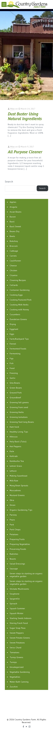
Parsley (13, 515)
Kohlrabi (14, 456)
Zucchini (14, 686)
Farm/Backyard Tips (19, 339)
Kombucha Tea (17, 461)
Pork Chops (15, 529)
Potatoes (14, 534)
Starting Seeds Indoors (21, 618)
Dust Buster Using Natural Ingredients (25, 116)
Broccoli (14, 246)
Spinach (13, 603)
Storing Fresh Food (19, 623)
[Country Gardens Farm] (26, 4)
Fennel (13, 344)
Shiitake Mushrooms (19, 589)
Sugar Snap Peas (18, 628)
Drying (13, 324)
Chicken (13, 270)
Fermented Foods (18, 348)
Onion (12, 505)
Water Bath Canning (19, 682)
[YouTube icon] (26, 726)
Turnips (13, 662)
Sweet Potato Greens (20, 638)
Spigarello (15, 598)
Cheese (13, 265)
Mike (12, 109)
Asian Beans (15, 212)
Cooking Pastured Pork (21, 300)
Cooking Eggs (16, 295)
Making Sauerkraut (18, 476)
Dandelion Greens (18, 319)
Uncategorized (17, 667)
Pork (12, 524)
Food (12, 368)
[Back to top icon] (47, 731)
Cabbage (14, 251)
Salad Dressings (17, 564)
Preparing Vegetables (20, 544)
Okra (12, 500)
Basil (12, 221)
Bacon (13, 217)
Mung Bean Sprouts (19, 485)
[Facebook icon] (23, 726)
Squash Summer (17, 608)
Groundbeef (15, 397)
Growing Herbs (17, 412)
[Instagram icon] (30, 726)
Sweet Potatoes (17, 642)
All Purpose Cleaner (25, 151)
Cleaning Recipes (18, 280)
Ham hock (14, 427)
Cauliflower (15, 260)
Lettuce (13, 471)
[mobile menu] (3, 4)
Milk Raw (14, 480)
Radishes (14, 554)
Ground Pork (16, 392)
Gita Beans (15, 383)
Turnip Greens (16, 657)
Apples (13, 202)
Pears (12, 520)
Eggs (12, 334)
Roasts (13, 559)
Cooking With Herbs (19, 304)
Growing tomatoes (19, 417)
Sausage (14, 568)
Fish (12, 363)
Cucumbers (15, 314)
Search (9, 181)
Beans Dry (14, 231)
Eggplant (14, 329)
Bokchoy (14, 241)
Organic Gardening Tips (21, 510)
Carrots (13, 256)
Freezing (14, 373)
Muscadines (15, 490)
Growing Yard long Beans (22, 422)
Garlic (12, 378)
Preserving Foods (18, 549)
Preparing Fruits (17, 539)
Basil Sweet (15, 226)
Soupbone (14, 594)
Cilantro (14, 275)
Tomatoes (14, 652)
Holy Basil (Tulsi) (18, 441)
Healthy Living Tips (19, 432)
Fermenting (15, 353)
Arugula (13, 207)
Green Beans (16, 388)
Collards (14, 285)
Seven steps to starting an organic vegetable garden (26, 575)
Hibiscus (14, 436)
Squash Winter (16, 613)
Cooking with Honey (19, 309)
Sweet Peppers (17, 633)
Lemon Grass (16, 466)
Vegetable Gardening (20, 672)
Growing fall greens (19, 402)
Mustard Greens (17, 495)
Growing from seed (19, 407)
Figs (12, 358)
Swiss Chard (15, 647)
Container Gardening (20, 290)
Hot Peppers (15, 446)
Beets (12, 236)
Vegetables (15, 677)
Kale (12, 451)
